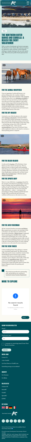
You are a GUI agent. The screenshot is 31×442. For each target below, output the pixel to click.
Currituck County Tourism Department (16, 274)
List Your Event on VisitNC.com (10, 363)
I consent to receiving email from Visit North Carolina (17, 344)
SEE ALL (24, 317)
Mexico (14, 407)
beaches (12, 164)
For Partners (5, 375)
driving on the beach (10, 117)
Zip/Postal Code (6, 335)
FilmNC (4, 392)
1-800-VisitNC (5, 360)
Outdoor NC (5, 386)
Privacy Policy (12, 427)
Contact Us (5, 357)
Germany (10, 407)
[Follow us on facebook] (7, 421)
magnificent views (14, 259)
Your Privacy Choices (6, 428)
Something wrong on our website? (11, 366)
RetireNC (4, 389)
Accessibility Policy (20, 427)
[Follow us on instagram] (11, 421)
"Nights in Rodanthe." (7, 175)
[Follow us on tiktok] (23, 421)
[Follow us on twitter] (3, 421)
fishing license (18, 233)
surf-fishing (24, 228)
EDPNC (4, 398)
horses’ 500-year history (8, 104)
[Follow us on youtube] (19, 421)
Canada (7, 407)
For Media (4, 378)
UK (3, 407)
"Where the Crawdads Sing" (9, 173)
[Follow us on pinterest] (15, 421)
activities (19, 182)
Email (3, 328)
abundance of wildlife (21, 98)
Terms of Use (5, 427)
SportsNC (4, 395)
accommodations (6, 127)
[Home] (9, 3)
